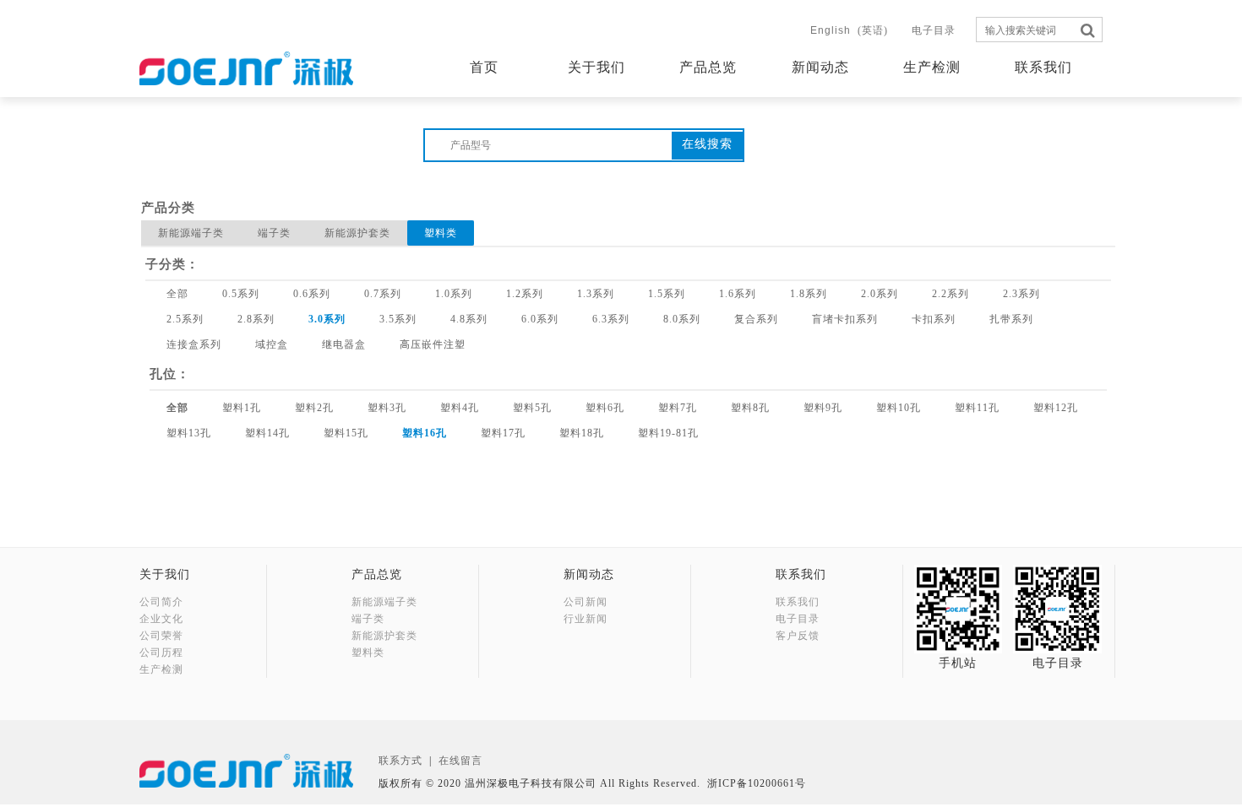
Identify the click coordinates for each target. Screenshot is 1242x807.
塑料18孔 (581, 433)
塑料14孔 (267, 433)
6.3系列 (610, 319)
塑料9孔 (822, 408)
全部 (177, 294)
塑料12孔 (1055, 408)
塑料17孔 (503, 433)
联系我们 (1043, 67)
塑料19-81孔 (668, 433)
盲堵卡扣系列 (845, 319)
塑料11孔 (977, 408)
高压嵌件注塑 (433, 344)
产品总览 (708, 67)
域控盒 (271, 344)
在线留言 (460, 760)
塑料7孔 (677, 408)
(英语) (849, 30)
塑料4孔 (459, 408)
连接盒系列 (193, 344)
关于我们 (596, 67)
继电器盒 (344, 344)
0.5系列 (240, 294)
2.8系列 (256, 319)
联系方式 (400, 760)
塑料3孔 (387, 408)
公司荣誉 (161, 636)
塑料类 (440, 233)
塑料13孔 (188, 433)
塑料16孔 (424, 433)
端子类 (274, 233)
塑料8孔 (750, 408)
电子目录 (934, 30)
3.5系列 (398, 319)
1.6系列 (737, 294)
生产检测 (932, 67)
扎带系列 (1011, 319)
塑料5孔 (532, 408)
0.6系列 (311, 294)
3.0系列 (327, 319)
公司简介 (161, 602)
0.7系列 (382, 294)
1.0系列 (453, 294)
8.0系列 (681, 319)
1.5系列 (666, 294)
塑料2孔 (314, 408)
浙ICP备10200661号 (756, 783)
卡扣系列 (934, 319)
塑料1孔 (241, 408)
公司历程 (161, 652)
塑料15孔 (346, 433)
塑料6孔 (605, 408)
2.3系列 (1021, 294)
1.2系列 (524, 294)
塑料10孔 (898, 408)
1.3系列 (595, 294)
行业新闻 (585, 619)
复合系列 (756, 319)
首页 (484, 67)
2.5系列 (185, 319)
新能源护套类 (357, 233)
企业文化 (161, 619)
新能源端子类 (191, 233)
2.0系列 (879, 294)
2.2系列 (950, 294)
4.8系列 (469, 319)
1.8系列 (808, 294)
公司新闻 (585, 602)
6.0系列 (539, 319)
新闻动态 (820, 67)
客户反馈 (798, 636)
